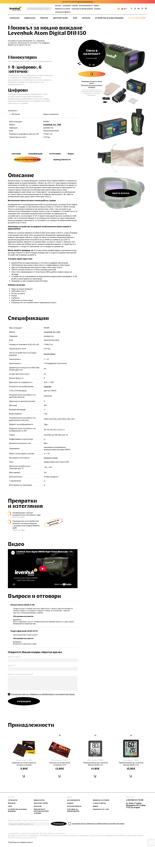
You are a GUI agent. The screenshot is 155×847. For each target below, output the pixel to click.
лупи (75, 18)
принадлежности (62, 159)
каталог (58, 6)
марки (96, 6)
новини (75, 6)
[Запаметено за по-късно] (135, 9)
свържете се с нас (101, 809)
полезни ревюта (85, 6)
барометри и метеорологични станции (41, 811)
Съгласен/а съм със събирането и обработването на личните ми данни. (43, 694)
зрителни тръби (60, 18)
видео (71, 153)
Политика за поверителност (20, 842)
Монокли (34, 24)
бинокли (44, 18)
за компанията (73, 800)
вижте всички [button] (120, 193)
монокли (86, 18)
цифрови (47, 386)
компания (67, 6)
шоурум (97, 9)
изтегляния (55, 153)
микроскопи (29, 18)
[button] (131, 9)
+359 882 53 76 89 (134, 800)
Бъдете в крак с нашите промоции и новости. (28, 820)
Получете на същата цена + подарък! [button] (92, 86)
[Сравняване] (138, 9)
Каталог (26, 24)
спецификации (35, 153)
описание (16, 153)
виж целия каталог (137, 18)
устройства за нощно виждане (109, 18)
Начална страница (14, 24)
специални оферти (62, 12)
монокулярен (49, 354)
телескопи (14, 18)
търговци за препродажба (82, 9)
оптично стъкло (51, 458)
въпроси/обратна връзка (27, 159)
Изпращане (58, 824)
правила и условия (62, 9)
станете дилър (99, 803)
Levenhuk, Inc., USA (52, 124)
